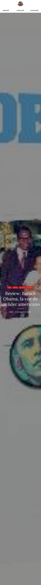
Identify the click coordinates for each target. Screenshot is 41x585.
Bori (11, 312)
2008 (9, 287)
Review (30, 287)
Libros (15, 287)
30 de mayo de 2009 (23, 312)
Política (22, 287)
